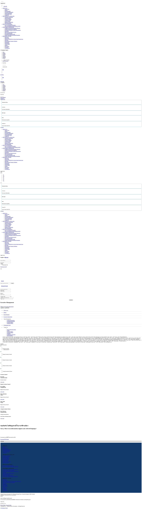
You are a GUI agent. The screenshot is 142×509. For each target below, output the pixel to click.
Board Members (8, 11)
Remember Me (5, 264)
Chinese (4, 56)
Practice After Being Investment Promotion (12, 35)
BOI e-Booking (10, 335)
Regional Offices (10, 323)
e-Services (6, 47)
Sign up (6, 257)
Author (1, 297)
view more (2, 382)
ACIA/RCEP (7, 48)
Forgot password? (3, 266)
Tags (1, 298)
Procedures (7, 31)
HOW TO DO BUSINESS (7, 24)
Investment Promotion (11, 321)
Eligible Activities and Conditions (11, 29)
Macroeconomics (8, 18)
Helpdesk (8, 333)
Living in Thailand (8, 19)
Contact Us (7, 15)
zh (3, 178)
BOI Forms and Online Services (10, 32)
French (4, 55)
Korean (4, 58)
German (4, 54)
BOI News (7, 37)
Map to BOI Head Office (11, 329)
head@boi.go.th (5, 61)
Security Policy (8, 505)
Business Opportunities (9, 22)
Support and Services (11, 320)
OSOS (8, 330)
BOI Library (7, 46)
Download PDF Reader (4, 439)
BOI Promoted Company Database (11, 41)
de (3, 176)
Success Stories (7, 21)
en (3, 175)
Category (2, 296)
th (3, 174)
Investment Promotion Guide (10, 34)
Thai (3, 52)
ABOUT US (5, 8)
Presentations (7, 43)
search (12, 283)
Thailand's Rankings (6, 456)
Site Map (2, 74)
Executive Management (9, 12)
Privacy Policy (3, 505)
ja (3, 179)
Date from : (2, 290)
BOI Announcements (8, 33)
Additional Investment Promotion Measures (12, 28)
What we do (7, 9)
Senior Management (8, 13)
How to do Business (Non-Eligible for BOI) (12, 26)
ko (3, 180)
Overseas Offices (10, 322)
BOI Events (7, 38)
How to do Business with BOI (10, 25)
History (6, 10)
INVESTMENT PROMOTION (8, 27)
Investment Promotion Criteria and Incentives (13, 30)
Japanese (4, 57)
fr (3, 177)
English (4, 53)
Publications (7, 42)
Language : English (4, 50)
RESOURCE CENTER (7, 36)
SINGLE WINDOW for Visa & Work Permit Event (14, 39)
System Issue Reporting (11, 334)
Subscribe (5, 6)
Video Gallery (7, 44)
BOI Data (6, 40)
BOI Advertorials (8, 23)
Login (2, 263)
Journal (6, 45)
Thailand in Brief (8, 20)
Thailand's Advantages (9, 17)
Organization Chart (8, 14)
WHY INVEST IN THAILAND (8, 16)
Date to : (1, 293)
